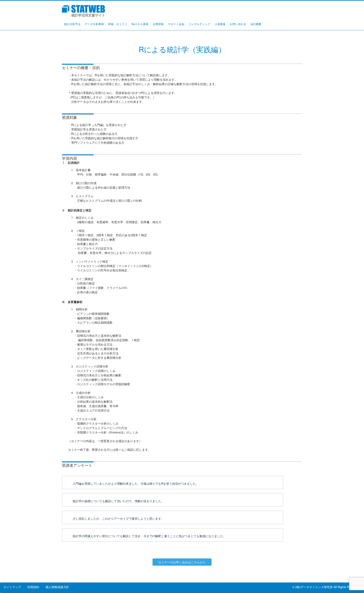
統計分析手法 (72, 24)
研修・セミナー (117, 24)
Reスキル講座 (140, 24)
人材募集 (220, 24)
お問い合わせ (238, 24)
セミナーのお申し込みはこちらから (182, 562)
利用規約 (33, 587)
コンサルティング (199, 24)
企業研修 (158, 24)
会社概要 (255, 24)
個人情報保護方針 (57, 587)
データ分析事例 (94, 24)
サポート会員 (176, 24)
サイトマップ (12, 587)
